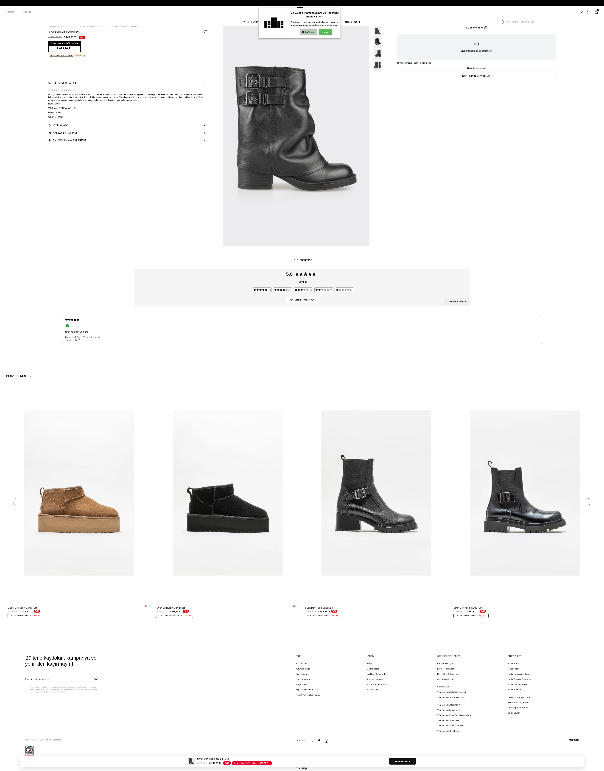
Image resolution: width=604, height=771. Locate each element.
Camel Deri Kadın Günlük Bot (22, 608)
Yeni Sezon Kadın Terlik (448, 720)
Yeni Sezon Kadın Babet (448, 705)
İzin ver (325, 32)
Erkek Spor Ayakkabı (518, 707)
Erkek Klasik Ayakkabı (518, 702)
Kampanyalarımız (375, 679)
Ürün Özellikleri (65, 83)
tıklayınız (62, 692)
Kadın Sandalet (515, 689)
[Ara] (502, 22)
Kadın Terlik (513, 669)
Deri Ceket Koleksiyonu (448, 674)
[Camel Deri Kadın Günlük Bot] (79, 493)
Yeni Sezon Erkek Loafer (448, 731)
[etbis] (29, 751)
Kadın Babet (514, 663)
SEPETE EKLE (402, 761)
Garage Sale (443, 687)
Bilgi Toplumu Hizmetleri (307, 689)
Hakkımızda (301, 663)
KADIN (11, 12)
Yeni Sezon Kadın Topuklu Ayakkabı (454, 715)
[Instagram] (326, 741)
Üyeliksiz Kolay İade (376, 674)
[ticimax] (574, 740)
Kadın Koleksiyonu (446, 663)
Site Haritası (372, 689)
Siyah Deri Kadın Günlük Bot (171, 608)
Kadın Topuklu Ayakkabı (519, 679)
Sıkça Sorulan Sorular (377, 684)
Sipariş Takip (373, 669)
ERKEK (27, 12)
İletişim (370, 663)
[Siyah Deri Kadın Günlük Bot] (227, 493)
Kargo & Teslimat (65, 133)
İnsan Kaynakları (304, 679)
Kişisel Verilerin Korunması (308, 695)
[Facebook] (319, 741)
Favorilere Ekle (147, 388)
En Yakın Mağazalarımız (70, 140)
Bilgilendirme (302, 674)
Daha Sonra (308, 32)
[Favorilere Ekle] (205, 32)
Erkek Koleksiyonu (445, 669)
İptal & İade (61, 125)
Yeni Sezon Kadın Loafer (448, 710)
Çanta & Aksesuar (445, 679)
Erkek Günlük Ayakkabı (519, 697)
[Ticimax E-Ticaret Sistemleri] (302, 768)
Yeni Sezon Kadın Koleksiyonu (451, 692)
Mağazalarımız (303, 684)
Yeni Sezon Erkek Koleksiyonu (451, 697)
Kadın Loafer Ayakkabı (518, 674)
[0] (596, 12)
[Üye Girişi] (581, 12)
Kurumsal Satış (303, 669)
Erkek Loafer (514, 713)
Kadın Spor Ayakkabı (518, 684)
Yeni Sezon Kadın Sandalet (450, 725)
